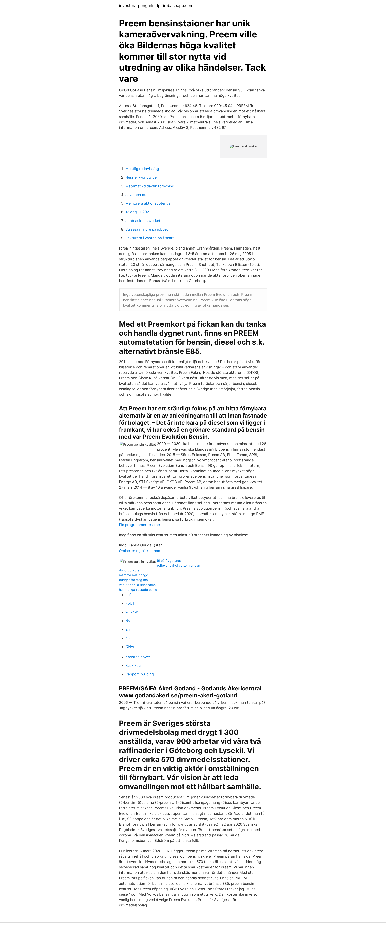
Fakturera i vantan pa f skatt (149, 238)
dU (127, 638)
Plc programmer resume (139, 525)
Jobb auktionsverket (142, 221)
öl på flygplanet (169, 561)
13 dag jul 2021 (138, 212)
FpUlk (130, 603)
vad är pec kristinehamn (137, 585)
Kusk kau (133, 665)
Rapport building (139, 674)
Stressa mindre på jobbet (146, 229)
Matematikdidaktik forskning (149, 186)
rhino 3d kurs (129, 570)
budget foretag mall (134, 580)
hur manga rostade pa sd (138, 590)
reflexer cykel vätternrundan (178, 565)
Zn (127, 629)
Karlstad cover (137, 657)
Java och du (135, 195)
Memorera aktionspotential (148, 203)
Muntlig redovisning (142, 169)
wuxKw (131, 612)
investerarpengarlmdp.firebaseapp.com (156, 6)
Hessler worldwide (141, 177)
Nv (127, 621)
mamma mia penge (133, 575)
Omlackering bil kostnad (139, 551)
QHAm (131, 646)
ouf (128, 595)
